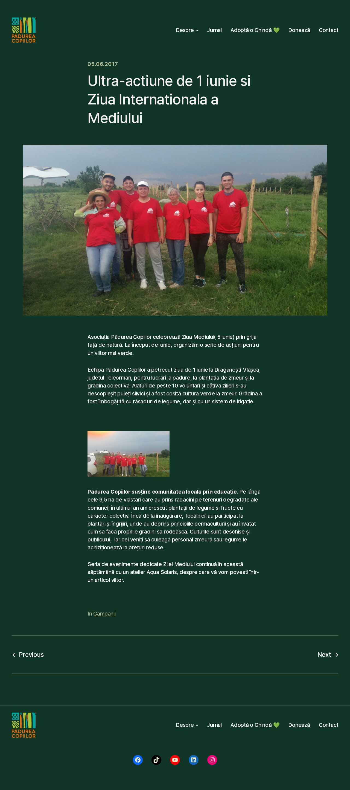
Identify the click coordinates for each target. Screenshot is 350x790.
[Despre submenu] (197, 30)
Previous (31, 654)
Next (324, 654)
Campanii (104, 613)
